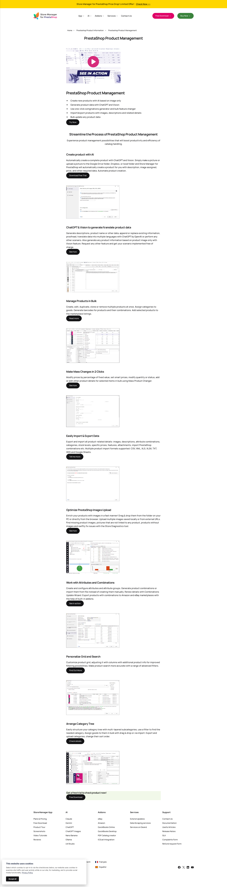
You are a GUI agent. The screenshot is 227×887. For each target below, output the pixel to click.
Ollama (69, 839)
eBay (100, 819)
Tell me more (74, 456)
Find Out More (75, 670)
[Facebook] (179, 868)
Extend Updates (137, 819)
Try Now (72, 122)
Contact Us (126, 15)
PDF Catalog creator (107, 835)
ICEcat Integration (106, 839)
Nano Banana (71, 835)
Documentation (169, 823)
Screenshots (39, 831)
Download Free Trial (78, 175)
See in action (75, 603)
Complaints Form (170, 839)
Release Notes (169, 831)
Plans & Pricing (40, 819)
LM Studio (70, 843)
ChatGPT (70, 827)
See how (73, 251)
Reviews (37, 839)
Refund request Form (171, 843)
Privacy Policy (27, 873)
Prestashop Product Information (90, 30)
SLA (164, 835)
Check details (75, 741)
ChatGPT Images (73, 831)
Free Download (75, 797)
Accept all (12, 879)
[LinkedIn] (188, 868)
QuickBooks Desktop (107, 831)
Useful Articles (169, 827)
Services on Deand (138, 827)
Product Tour (39, 827)
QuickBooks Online (106, 827)
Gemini (69, 823)
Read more (74, 318)
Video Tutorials (40, 835)
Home (69, 30)
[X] (183, 868)
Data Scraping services (140, 823)
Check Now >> (143, 4)
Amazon (101, 823)
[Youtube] (192, 868)
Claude (69, 819)
